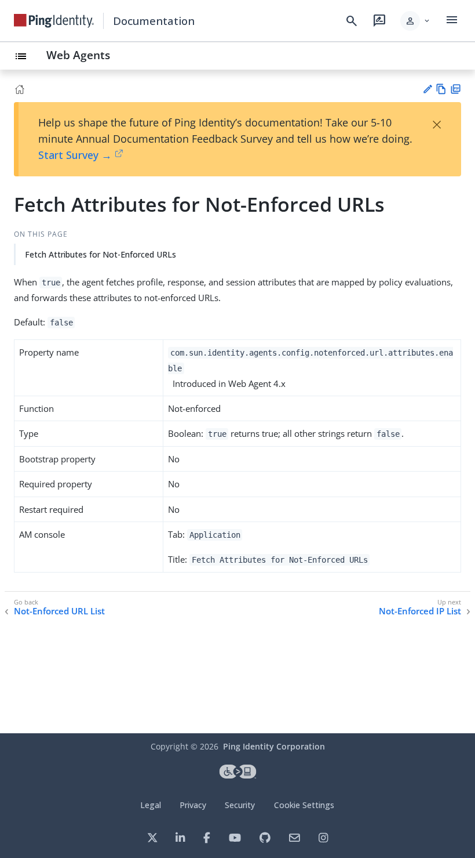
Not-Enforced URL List (59, 611)
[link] (54, 21)
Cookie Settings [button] (304, 804)
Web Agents (78, 55)
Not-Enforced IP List (420, 611)
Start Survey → (75, 155)
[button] (416, 21)
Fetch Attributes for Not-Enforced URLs (100, 254)
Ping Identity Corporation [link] (274, 746)
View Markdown (441, 89)
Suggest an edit (427, 89)
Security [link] (240, 804)
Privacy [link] (193, 804)
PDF (455, 89)
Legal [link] (150, 804)
